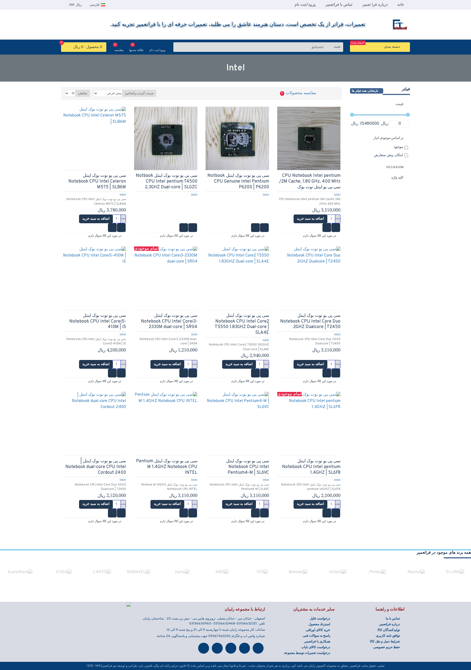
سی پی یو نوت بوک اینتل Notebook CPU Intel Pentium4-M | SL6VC (247, 466)
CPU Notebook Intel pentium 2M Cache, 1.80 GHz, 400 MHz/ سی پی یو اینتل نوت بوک (309, 181)
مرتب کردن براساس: (139, 93)
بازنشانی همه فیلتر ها (365, 91)
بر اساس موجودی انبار (388, 138)
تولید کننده (396, 57)
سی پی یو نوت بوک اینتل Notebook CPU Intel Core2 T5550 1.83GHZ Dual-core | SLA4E (242, 324)
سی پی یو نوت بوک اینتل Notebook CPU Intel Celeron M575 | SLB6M (97, 181)
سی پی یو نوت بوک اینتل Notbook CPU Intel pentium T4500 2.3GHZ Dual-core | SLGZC (166, 181)
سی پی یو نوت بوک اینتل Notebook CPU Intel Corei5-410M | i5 (97, 321)
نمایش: (82, 93)
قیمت (399, 104)
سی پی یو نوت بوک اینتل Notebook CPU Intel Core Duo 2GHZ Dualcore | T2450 (310, 321)
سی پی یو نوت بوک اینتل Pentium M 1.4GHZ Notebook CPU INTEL (166, 466)
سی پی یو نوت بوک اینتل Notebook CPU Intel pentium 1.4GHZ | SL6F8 (311, 466)
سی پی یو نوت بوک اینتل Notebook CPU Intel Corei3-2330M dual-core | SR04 (169, 321)
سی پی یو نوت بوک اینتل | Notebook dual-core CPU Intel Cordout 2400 (95, 466)
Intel (337, 195)
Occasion (394, 167)
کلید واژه (397, 177)
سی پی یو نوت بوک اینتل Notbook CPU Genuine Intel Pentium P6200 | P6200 (238, 181)
